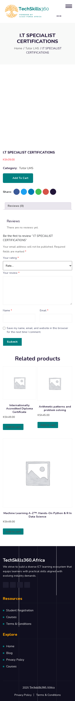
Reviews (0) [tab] (16, 206)
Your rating (11, 258)
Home (18, 48)
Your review (11, 273)
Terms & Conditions (18, 624)
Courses (11, 617)
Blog (9, 653)
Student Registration (19, 610)
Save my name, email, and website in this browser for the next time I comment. (37, 330)
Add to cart (20, 178)
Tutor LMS (32, 48)
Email (44, 310)
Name (7, 310)
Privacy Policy (15, 660)
